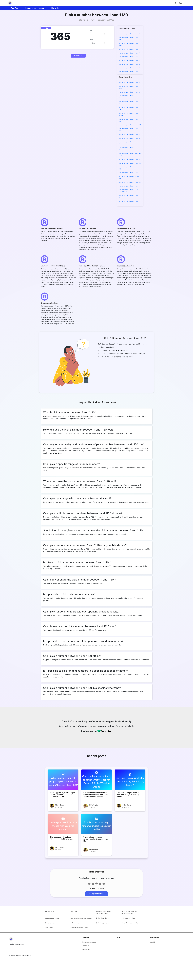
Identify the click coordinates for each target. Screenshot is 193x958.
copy (46, 28)
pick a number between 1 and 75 (129, 57)
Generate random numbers (130, 923)
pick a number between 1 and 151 (130, 134)
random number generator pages (81, 918)
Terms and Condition (89, 942)
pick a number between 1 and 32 (129, 186)
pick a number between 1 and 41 (129, 173)
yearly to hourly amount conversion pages (103, 912)
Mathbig (153, 942)
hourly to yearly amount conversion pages (129, 912)
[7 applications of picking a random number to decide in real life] (96, 824)
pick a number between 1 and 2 (129, 92)
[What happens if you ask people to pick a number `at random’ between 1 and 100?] (63, 779)
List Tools (73, 911)
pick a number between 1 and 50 (130, 53)
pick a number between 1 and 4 (129, 71)
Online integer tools (102, 923)
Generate (78, 56)
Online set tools (50, 923)
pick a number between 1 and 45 (130, 138)
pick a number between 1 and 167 (130, 182)
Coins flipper (49, 928)
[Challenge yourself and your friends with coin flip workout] (63, 824)
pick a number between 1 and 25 (129, 49)
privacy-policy (86, 949)
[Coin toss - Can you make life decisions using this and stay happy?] (130, 779)
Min (91, 30)
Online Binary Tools (102, 918)
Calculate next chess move (79, 928)
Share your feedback (96, 894)
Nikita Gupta (59, 805)
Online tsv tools (75, 923)
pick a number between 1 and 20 (129, 60)
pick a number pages (52, 918)
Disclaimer (85, 946)
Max (91, 39)
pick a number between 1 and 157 (130, 163)
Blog (180, 3)
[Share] (175, 3)
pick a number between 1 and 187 (130, 159)
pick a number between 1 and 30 (130, 64)
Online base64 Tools (128, 918)
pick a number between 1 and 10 (129, 34)
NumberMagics (26, 955)
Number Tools (49, 911)
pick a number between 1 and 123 (130, 125)
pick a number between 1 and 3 (129, 82)
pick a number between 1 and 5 (129, 68)
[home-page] (10, 3)
